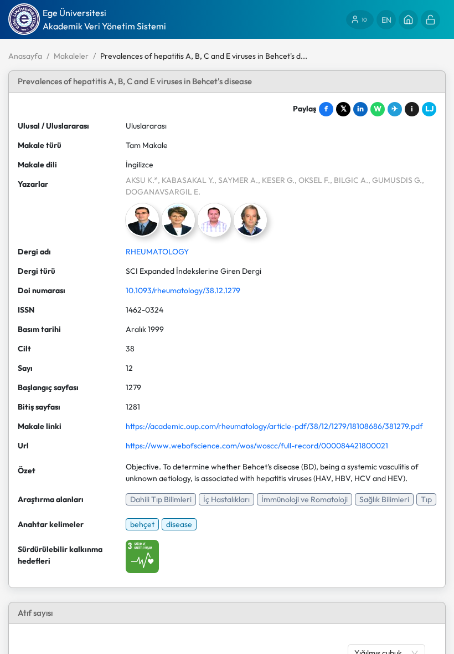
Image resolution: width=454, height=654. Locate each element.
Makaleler (71, 56)
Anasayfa (25, 56)
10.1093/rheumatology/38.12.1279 (183, 290)
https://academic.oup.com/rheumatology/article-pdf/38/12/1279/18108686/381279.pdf (274, 426)
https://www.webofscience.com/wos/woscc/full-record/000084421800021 (257, 446)
